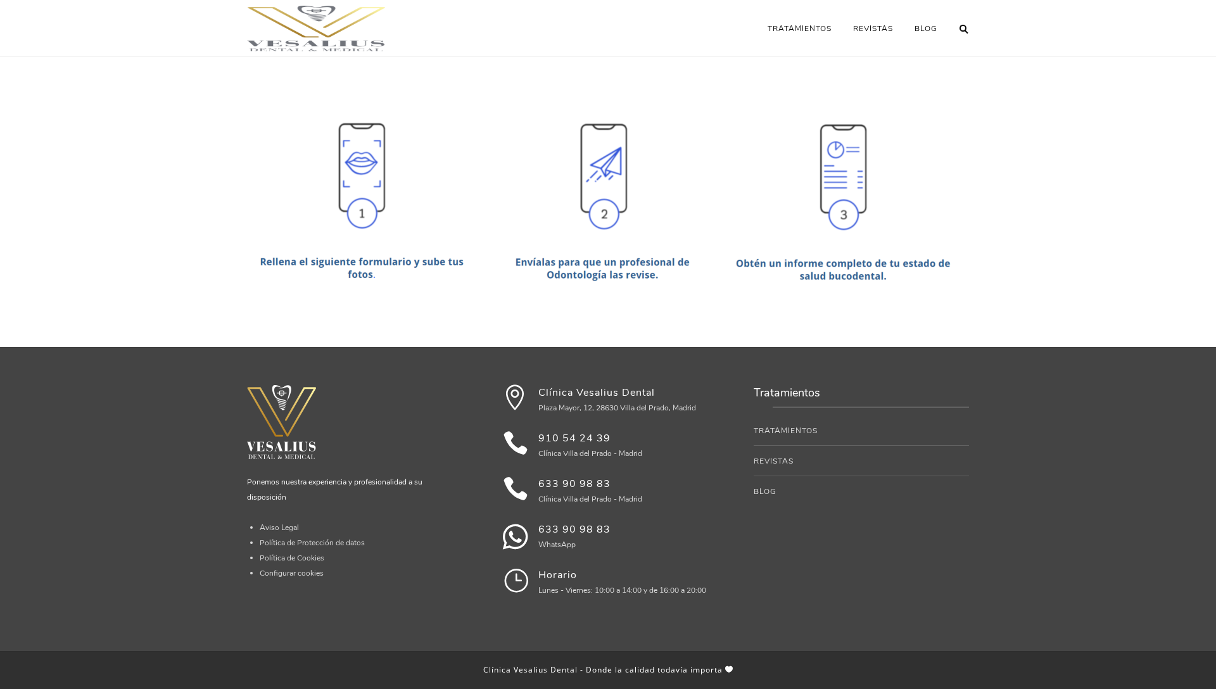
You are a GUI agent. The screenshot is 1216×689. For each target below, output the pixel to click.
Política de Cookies (292, 558)
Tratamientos (800, 28)
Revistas (873, 28)
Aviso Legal (279, 527)
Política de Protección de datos (312, 543)
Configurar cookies (292, 573)
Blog (926, 28)
